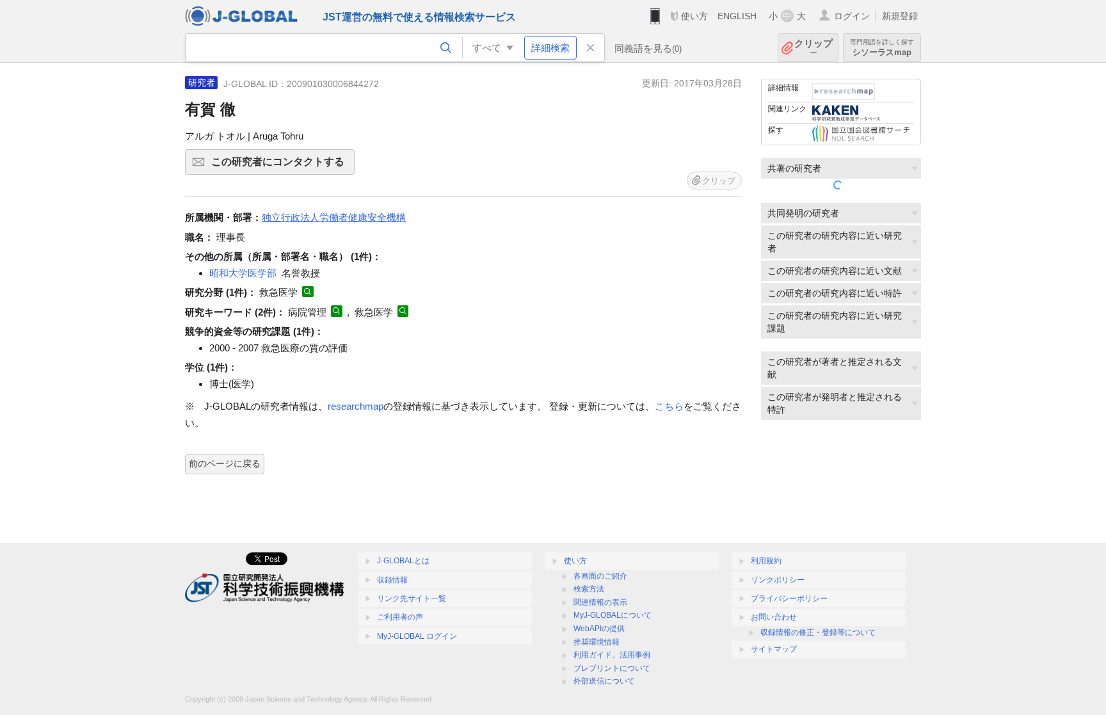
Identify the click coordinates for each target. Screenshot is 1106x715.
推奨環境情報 (596, 642)
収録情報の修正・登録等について (818, 632)
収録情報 (392, 579)
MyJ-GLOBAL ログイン (417, 636)
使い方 (694, 16)
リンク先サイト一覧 (411, 598)
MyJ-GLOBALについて (612, 615)
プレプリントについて (611, 668)
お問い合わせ (774, 617)
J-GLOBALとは (403, 560)
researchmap (355, 406)
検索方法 (588, 588)
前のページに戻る (224, 463)
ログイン (852, 16)
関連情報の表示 (600, 602)
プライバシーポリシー (789, 598)
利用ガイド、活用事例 (611, 654)
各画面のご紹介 (600, 576)
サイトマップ (774, 649)
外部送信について (604, 681)
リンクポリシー (778, 579)
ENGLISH (737, 16)
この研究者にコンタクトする (283, 165)
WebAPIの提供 (599, 628)
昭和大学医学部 (242, 273)
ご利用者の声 (400, 617)
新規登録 (900, 16)
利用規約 (766, 560)
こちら (669, 406)
